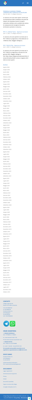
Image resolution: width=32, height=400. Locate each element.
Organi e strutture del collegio (10, 384)
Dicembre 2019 (7, 226)
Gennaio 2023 (6, 139)
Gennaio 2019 (6, 251)
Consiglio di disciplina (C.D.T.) (9, 387)
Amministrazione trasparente (10, 373)
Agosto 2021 (6, 178)
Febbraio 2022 (7, 164)
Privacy (5, 376)
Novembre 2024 (7, 96)
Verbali (4, 379)
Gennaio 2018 (6, 277)
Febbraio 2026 (7, 77)
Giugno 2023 (6, 127)
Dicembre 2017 (7, 280)
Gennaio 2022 (6, 166)
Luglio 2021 (6, 181)
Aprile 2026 (6, 72)
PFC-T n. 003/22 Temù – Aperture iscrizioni (15, 32)
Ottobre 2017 (6, 284)
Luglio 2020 (6, 210)
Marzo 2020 (6, 219)
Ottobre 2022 (6, 147)
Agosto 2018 (6, 263)
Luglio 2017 (6, 287)
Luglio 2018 (6, 265)
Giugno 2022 (6, 156)
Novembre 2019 (7, 229)
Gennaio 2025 (6, 91)
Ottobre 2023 (6, 120)
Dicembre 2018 (7, 253)
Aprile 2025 (6, 89)
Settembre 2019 (7, 234)
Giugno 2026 (6, 69)
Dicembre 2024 (7, 94)
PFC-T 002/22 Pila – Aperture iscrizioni (14, 45)
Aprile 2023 (6, 132)
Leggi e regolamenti (7, 371)
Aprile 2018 (6, 272)
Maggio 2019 (6, 243)
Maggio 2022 (6, 159)
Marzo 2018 (6, 275)
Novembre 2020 (7, 200)
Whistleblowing (24, 397)
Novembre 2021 (7, 171)
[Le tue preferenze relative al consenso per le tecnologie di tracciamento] (29, 398)
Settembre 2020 (7, 205)
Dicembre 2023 (7, 118)
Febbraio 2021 (7, 193)
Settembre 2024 (7, 101)
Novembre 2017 (7, 282)
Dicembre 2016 (7, 289)
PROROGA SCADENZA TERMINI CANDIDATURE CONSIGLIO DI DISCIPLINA (15, 11)
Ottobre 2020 (6, 202)
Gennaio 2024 (6, 115)
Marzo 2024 (6, 110)
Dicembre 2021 (7, 168)
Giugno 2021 (6, 183)
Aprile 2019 (6, 246)
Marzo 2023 (6, 135)
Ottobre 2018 (6, 258)
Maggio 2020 (6, 214)
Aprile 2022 (6, 161)
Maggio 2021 (6, 185)
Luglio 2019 (6, 239)
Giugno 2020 (6, 212)
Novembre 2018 (7, 255)
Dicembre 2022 (7, 142)
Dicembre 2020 (7, 197)
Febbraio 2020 (7, 222)
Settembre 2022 (7, 149)
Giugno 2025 (6, 84)
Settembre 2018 (7, 260)
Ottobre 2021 (6, 173)
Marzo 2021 (6, 190)
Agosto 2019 (6, 236)
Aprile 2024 (6, 108)
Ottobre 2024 (6, 98)
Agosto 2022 (6, 152)
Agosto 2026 (6, 67)
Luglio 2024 (6, 103)
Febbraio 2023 (7, 137)
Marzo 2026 (6, 74)
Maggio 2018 (6, 270)
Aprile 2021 (6, 188)
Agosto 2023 (6, 125)
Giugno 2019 (6, 241)
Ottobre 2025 (6, 79)
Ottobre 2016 (6, 292)
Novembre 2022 (7, 144)
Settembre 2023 (7, 123)
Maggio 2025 (6, 86)
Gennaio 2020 (6, 224)
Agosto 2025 (6, 81)
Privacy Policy (17, 397)
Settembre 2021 (7, 176)
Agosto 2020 (6, 207)
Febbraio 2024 (7, 113)
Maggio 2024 (6, 106)
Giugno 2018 (6, 267)
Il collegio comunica (16, 14)
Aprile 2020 (6, 217)
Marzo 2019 (6, 248)
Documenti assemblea (8, 381)
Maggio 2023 (6, 130)
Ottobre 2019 (6, 231)
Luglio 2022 (6, 154)
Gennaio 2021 (6, 195)
